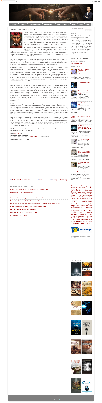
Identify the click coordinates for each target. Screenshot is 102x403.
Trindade (85, 221)
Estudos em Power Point (78, 195)
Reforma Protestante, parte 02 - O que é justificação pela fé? (25, 200)
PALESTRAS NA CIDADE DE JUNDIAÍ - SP (84, 83)
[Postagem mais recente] (20, 180)
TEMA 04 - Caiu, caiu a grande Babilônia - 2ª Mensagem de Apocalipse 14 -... (84, 127)
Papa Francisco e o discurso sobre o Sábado (21, 192)
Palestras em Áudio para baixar (81, 209)
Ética (88, 223)
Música (73, 207)
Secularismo (84, 219)
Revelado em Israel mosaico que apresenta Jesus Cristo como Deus (27, 198)
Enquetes (89, 193)
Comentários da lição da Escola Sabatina (81, 189)
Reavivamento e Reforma (84, 216)
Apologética (79, 186)
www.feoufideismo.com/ (76, 63)
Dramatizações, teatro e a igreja (18, 215)
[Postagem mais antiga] (59, 180)
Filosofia (81, 196)
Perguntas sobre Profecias (81, 212)
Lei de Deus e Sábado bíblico (81, 201)
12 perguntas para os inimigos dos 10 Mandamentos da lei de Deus (84, 71)
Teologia (81, 24)
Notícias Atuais (79, 207)
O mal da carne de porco (16, 195)
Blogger (59, 399)
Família (77, 196)
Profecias (74, 24)
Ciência (74, 188)
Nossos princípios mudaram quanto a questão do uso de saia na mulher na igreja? (80, 116)
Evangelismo (88, 195)
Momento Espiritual (49, 24)
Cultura (83, 192)
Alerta (73, 186)
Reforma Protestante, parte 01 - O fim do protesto (23, 209)
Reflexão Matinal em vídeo (78, 217)
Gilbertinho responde (81, 198)
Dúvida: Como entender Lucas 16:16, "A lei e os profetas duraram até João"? (29, 189)
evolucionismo (81, 223)
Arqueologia (14, 24)
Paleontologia (88, 207)
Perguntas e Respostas (62, 24)
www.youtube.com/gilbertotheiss (78, 57)
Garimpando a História (35, 24)
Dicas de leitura (83, 193)
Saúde (78, 219)
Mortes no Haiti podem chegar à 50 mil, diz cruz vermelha (84, 92)
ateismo (73, 223)
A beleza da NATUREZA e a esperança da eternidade (23, 212)
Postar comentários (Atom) (21, 183)
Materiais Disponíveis (76, 203)
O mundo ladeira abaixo (84, 139)
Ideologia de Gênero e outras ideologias (81, 200)
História (89, 198)
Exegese (73, 196)
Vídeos (88, 24)
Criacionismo (23, 24)
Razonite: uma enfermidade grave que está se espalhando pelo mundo (28, 206)
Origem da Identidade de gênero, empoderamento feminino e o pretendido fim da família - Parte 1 (35, 203)
